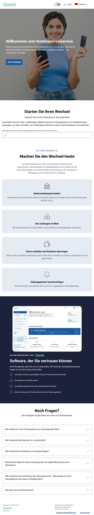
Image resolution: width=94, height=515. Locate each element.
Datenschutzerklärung (66, 513)
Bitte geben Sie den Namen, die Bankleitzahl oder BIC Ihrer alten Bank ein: (29, 131)
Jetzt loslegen (14, 62)
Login (69, 4)
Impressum (85, 513)
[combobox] (47, 135)
